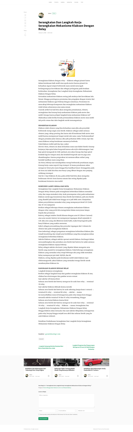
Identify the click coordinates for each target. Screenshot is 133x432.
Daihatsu (69, 2)
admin (51, 13)
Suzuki (76, 2)
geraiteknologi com (52, 334)
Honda (62, 2)
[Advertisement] (66, 47)
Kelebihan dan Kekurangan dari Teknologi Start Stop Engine (35, 369)
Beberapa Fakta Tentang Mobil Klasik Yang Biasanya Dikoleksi (65, 369)
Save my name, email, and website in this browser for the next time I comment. (59, 414)
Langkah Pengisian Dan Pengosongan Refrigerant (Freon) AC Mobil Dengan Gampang (84, 347)
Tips (82, 2)
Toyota (56, 2)
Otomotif (41, 339)
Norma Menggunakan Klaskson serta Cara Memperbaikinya (57, 387)
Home (50, 2)
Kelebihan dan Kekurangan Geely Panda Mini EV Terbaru (95, 369)
